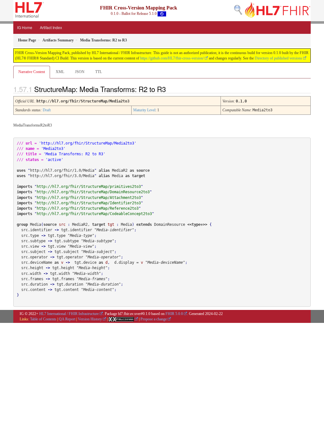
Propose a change (153, 319)
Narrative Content (31, 72)
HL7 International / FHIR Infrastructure (69, 314)
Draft (47, 110)
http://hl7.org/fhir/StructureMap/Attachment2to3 (89, 197)
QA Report (67, 319)
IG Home (24, 27)
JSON (79, 72)
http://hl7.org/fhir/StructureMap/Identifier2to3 (89, 203)
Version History (90, 319)
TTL (98, 72)
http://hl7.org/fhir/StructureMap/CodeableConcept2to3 (94, 214)
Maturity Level (144, 110)
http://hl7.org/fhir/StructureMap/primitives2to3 (89, 186)
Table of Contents (43, 319)
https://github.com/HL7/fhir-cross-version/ (172, 58)
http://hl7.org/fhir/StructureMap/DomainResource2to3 (93, 192)
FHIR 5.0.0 (174, 314)
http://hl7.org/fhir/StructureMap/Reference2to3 (88, 208)
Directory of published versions (278, 58)
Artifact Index (51, 27)
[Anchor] (171, 88)
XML (60, 72)
